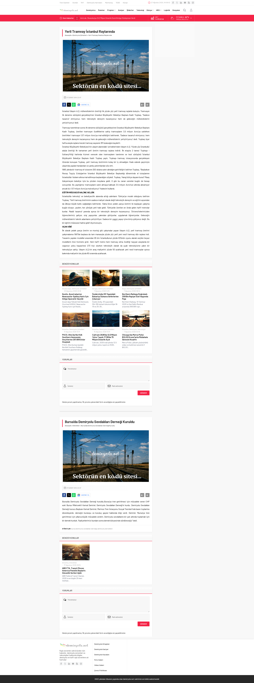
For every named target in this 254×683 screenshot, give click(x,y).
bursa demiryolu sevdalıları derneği (84, 529)
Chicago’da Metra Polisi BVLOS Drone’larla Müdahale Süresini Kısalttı (135, 337)
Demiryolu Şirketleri (80, 35)
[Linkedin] (181, 2)
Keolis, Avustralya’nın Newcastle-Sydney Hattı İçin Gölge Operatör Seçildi (75, 296)
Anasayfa (68, 35)
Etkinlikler (76, 425)
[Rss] (188, 2)
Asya (124, 289)
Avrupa (94, 289)
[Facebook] (173, 2)
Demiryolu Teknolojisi (137, 329)
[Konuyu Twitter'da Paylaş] (69, 105)
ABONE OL (85, 104)
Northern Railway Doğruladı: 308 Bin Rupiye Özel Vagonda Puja (135, 296)
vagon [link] (115, 219)
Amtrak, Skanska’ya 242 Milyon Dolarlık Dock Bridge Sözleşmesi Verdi (107, 18)
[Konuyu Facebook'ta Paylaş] (64, 105)
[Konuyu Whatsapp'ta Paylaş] (74, 105)
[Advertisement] (174, 40)
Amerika (65, 329)
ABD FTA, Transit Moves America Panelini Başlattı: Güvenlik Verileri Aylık (74, 570)
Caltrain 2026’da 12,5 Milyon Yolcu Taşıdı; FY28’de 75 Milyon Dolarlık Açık (104, 337)
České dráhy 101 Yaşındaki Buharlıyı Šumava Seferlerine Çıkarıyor (105, 296)
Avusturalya (66, 289)
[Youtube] (185, 2)
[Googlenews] (192, 2)
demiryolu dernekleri (105, 529)
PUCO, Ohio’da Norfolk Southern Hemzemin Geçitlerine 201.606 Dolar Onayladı (73, 338)
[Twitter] (177, 2)
